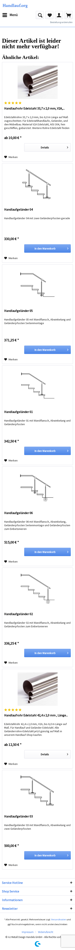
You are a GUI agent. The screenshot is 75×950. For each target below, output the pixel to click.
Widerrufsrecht (45, 932)
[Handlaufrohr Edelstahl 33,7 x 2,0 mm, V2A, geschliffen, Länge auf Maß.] (37, 82)
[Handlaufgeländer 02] (37, 588)
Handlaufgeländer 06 (18, 513)
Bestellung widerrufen (61, 22)
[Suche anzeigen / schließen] (40, 15)
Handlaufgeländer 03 (18, 816)
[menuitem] (10, 15)
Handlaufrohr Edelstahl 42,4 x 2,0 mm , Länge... (36, 715)
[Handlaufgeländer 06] (37, 487)
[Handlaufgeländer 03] (37, 790)
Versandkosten (58, 919)
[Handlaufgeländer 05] (37, 285)
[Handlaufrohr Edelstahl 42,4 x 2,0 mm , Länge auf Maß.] (37, 689)
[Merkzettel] (49, 15)
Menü (14, 15)
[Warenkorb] (69, 15)
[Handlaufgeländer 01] (37, 386)
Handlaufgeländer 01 (18, 412)
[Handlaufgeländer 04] (37, 183)
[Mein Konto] (59, 15)
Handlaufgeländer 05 (18, 311)
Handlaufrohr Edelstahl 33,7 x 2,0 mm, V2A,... (34, 108)
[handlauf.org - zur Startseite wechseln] (15, 5)
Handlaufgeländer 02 (18, 614)
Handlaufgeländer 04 (18, 209)
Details (45, 147)
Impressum (28, 932)
